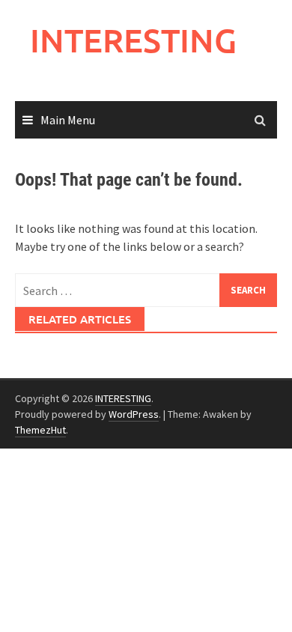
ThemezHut (40, 430)
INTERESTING (133, 40)
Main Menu (67, 119)
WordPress (134, 414)
